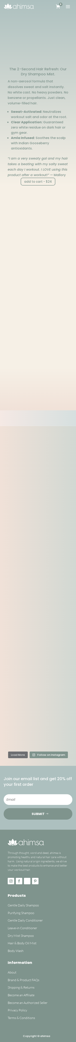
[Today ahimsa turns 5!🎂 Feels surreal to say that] (57, 627)
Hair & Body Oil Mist (22, 943)
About (12, 972)
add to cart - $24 (38, 181)
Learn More (35, 403)
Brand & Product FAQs (23, 980)
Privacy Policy (17, 1010)
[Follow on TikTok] (27, 881)
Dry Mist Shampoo (21, 936)
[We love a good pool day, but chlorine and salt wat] (19, 660)
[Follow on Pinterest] (35, 881)
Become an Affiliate (21, 995)
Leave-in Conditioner (22, 928)
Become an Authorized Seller (28, 1003)
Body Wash (16, 951)
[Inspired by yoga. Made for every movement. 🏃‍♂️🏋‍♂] (57, 511)
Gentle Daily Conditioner (25, 920)
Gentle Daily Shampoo (24, 905)
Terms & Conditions (21, 1018)
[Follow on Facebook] (19, 881)
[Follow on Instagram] (11, 881)
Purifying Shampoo (21, 913)
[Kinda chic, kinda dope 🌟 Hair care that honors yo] (19, 470)
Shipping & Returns (21, 987)
